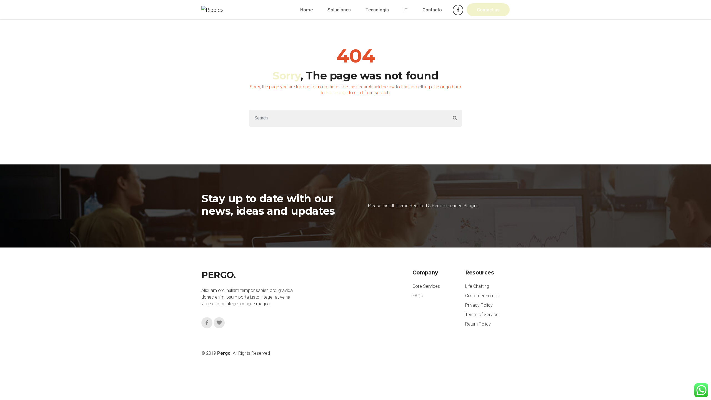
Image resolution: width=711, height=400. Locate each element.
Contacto (432, 9)
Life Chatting (477, 286)
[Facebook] (458, 10)
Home (306, 9)
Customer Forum (481, 295)
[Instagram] (219, 322)
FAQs (417, 295)
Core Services (426, 286)
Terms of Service (482, 314)
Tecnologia (377, 9)
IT (406, 9)
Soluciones (339, 9)
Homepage (337, 92)
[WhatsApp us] (701, 390)
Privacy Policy (479, 305)
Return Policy (478, 324)
